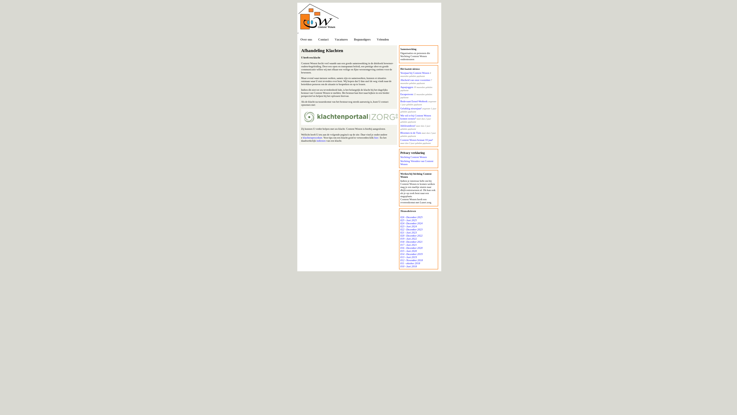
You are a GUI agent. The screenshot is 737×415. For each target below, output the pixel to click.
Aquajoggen (406, 87)
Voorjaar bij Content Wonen (414, 72)
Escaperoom (406, 94)
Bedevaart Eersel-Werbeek (414, 101)
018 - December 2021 (411, 241)
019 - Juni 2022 (408, 238)
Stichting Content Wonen (413, 157)
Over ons (306, 39)
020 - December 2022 (411, 235)
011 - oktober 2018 (410, 263)
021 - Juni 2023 (408, 232)
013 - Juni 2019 (408, 257)
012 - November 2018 (411, 260)
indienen (321, 140)
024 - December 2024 (411, 223)
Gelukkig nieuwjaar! (411, 108)
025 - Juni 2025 (408, 220)
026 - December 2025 (411, 217)
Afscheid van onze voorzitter (415, 80)
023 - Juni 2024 (408, 226)
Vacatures (341, 39)
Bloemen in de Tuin (410, 132)
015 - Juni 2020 (408, 251)
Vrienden (383, 39)
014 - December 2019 (411, 254)
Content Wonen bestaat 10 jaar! (416, 140)
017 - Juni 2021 (408, 244)
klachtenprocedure (312, 137)
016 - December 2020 (411, 248)
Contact (323, 39)
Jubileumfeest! (408, 125)
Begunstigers (362, 39)
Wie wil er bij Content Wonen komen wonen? (415, 117)
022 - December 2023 (411, 229)
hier (376, 137)
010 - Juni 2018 (408, 266)
